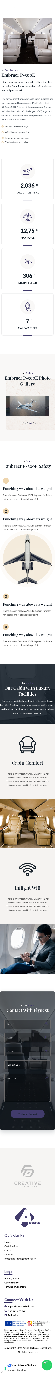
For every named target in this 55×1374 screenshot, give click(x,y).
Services (8, 1254)
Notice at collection (15, 1370)
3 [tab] (30, 423)
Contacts (9, 1250)
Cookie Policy (11, 1282)
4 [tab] (34, 423)
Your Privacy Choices (23, 1365)
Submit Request (29, 1114)
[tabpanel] (27, 406)
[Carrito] (47, 13)
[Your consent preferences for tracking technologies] (5, 1369)
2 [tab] (27, 423)
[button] (49, 3)
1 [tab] (23, 423)
